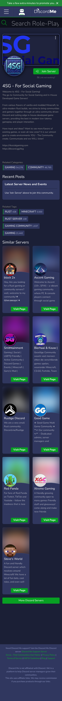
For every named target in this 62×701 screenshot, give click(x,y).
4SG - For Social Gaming (26, 86)
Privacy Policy (48, 655)
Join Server (49, 71)
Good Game (42, 418)
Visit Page (19, 309)
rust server (16, 219)
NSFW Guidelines (32, 658)
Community (39, 167)
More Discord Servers (31, 600)
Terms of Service (14, 658)
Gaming (14, 167)
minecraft (31, 211)
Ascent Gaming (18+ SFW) (44, 279)
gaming (14, 233)
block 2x (9, 277)
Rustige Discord (14, 418)
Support (51, 658)
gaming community (21, 226)
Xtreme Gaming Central (44, 490)
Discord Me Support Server (34, 651)
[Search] (4, 22)
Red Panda (11, 488)
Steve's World (13, 559)
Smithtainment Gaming (13, 350)
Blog (43, 658)
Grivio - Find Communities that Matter (23, 655)
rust (10, 211)
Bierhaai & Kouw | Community (46, 350)
